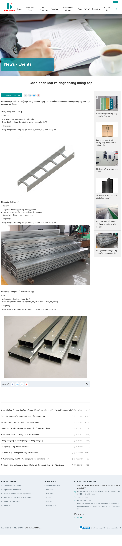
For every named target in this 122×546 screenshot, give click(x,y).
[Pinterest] (38, 95)
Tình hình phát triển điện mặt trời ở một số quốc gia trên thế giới (45, 428)
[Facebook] (26, 95)
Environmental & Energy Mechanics (18, 497)
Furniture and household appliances (17, 493)
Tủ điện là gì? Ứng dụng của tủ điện (45, 446)
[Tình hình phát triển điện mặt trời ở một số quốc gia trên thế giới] (107, 211)
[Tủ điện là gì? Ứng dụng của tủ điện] (107, 158)
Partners (87, 9)
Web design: (29, 528)
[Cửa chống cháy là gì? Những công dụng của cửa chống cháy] (107, 129)
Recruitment (96, 9)
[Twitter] (34, 95)
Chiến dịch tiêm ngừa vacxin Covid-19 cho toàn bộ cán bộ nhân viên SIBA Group (45, 465)
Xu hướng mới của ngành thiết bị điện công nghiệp (45, 422)
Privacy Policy (51, 505)
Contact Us (107, 8)
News (80, 9)
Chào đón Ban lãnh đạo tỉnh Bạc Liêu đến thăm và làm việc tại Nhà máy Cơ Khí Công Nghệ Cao (45, 410)
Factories (54, 9)
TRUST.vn (37, 528)
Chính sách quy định (98, 528)
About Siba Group (30, 8)
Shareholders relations (68, 8)
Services (7, 505)
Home (19, 9)
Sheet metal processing (13, 501)
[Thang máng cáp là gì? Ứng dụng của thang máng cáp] (107, 240)
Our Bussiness (44, 8)
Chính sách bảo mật (114, 528)
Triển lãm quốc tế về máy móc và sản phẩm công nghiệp (45, 416)
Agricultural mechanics (12, 489)
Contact (49, 501)
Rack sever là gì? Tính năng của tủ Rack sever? (45, 434)
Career (49, 497)
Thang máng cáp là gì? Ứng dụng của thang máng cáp (45, 440)
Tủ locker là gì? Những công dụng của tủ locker (45, 452)
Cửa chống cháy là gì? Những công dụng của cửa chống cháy (45, 458)
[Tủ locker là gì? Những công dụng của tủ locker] (107, 103)
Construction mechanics (13, 485)
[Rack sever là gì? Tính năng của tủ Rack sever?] (107, 185)
